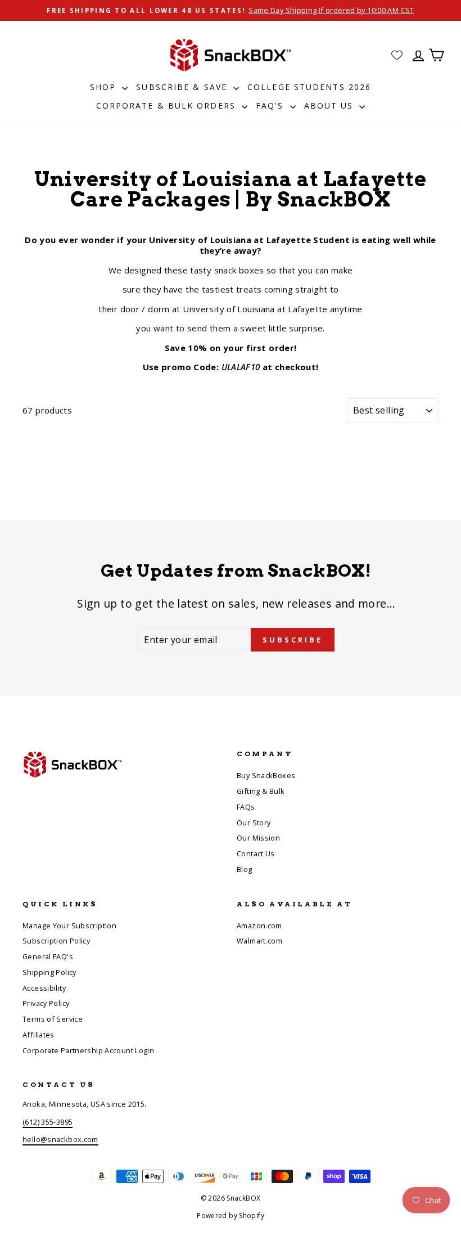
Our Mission (258, 838)
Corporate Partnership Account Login (88, 1050)
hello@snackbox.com (60, 1139)
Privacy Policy (45, 1003)
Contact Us (256, 853)
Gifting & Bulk (260, 791)
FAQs (246, 807)
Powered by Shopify (230, 1215)
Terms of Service (52, 1019)
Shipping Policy (49, 972)
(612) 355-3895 (47, 1122)
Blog (244, 869)
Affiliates (38, 1035)
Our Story (253, 822)
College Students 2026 (309, 87)
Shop (105, 87)
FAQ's (271, 105)
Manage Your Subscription (69, 925)
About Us (330, 105)
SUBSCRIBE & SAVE (183, 87)
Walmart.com (259, 941)
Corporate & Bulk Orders (167, 105)
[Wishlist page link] (397, 55)
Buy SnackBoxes (266, 775)
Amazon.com (259, 925)
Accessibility (44, 988)
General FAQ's (47, 956)
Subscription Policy (56, 941)
